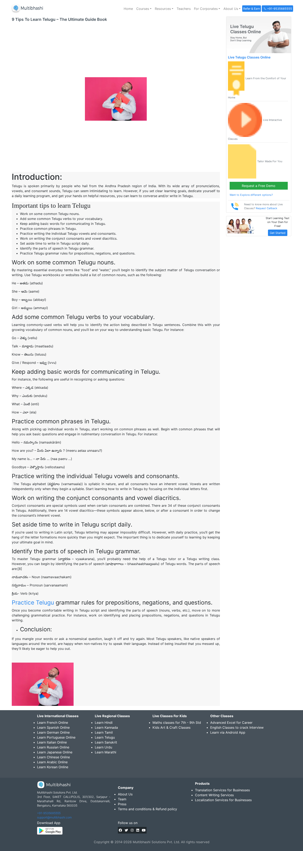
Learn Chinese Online (53, 757)
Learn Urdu (103, 747)
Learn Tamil (104, 732)
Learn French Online (52, 722)
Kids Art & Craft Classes (171, 727)
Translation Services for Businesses (222, 790)
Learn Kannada (106, 727)
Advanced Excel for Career (231, 722)
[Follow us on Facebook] (120, 830)
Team (122, 799)
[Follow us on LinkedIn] (137, 830)
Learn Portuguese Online (56, 737)
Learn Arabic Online (52, 762)
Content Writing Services (214, 795)
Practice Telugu (33, 602)
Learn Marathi (105, 752)
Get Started (277, 233)
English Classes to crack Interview (237, 727)
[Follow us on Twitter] (126, 830)
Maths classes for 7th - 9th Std (177, 722)
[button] (144, 9)
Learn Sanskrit (106, 742)
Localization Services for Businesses (223, 800)
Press (122, 804)
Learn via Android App (227, 732)
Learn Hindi (104, 722)
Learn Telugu (105, 737)
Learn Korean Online (52, 767)
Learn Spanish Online (53, 727)
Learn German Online (53, 732)
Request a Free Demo (258, 186)
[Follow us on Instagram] (132, 830)
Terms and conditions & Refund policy (147, 809)
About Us (125, 794)
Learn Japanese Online (54, 752)
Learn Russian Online (53, 747)
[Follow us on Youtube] (143, 830)
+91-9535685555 (49, 813)
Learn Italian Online (52, 742)
